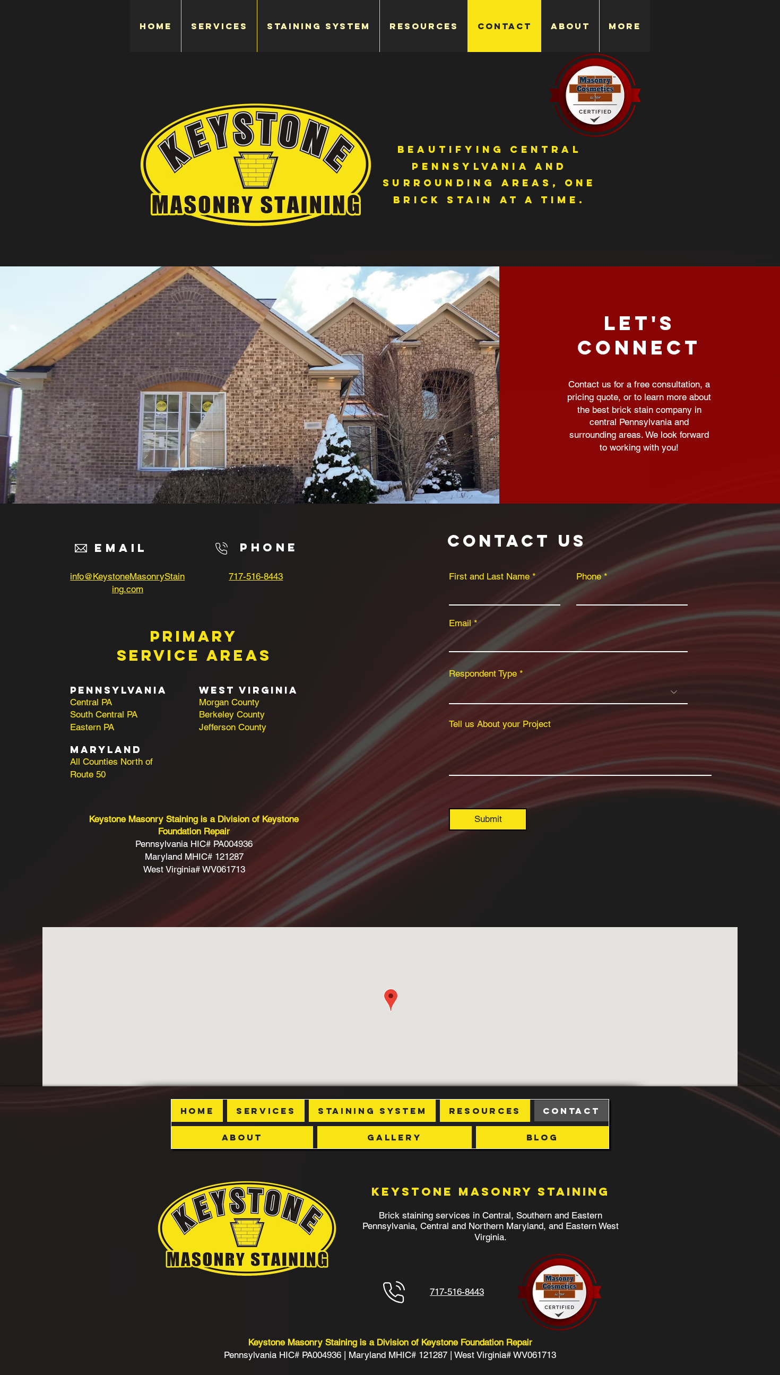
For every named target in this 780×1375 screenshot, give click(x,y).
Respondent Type (483, 673)
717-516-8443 (256, 576)
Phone (588, 576)
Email (460, 623)
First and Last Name (489, 576)
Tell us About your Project (500, 724)
